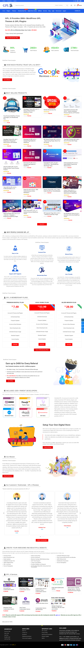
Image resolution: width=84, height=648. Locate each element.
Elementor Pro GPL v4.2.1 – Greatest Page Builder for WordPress (30, 141)
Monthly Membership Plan (50, 109)
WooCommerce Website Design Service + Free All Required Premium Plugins (74, 589)
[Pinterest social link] (77, 1)
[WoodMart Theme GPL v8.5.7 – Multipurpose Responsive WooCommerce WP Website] (11, 131)
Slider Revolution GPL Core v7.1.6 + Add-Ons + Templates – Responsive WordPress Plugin (11, 215)
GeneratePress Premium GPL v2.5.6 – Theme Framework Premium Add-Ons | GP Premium (71, 111)
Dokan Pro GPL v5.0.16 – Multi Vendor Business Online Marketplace (31, 191)
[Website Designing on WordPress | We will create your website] (58, 600)
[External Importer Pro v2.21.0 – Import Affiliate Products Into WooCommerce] (72, 155)
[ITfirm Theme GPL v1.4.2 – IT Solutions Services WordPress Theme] (32, 204)
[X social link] (76, 1)
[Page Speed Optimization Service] (58, 581)
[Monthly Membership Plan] (52, 102)
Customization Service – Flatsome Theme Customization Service (41, 590)
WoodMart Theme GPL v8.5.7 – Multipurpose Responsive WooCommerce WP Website (10, 141)
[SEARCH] (67, 5)
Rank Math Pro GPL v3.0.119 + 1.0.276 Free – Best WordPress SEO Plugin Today (51, 164)
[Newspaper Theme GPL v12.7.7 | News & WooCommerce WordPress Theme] (32, 102)
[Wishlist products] (74, 5)
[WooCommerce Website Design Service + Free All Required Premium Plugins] (74, 581)
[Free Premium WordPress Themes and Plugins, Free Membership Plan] (11, 105)
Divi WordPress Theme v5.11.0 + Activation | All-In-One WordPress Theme (71, 215)
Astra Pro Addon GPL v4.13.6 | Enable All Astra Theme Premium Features (11, 168)
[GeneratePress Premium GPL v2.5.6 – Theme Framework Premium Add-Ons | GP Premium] (72, 102)
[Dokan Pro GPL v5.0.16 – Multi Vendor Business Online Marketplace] (32, 182)
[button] (22, 65)
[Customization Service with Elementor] (42, 601)
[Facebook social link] (74, 1)
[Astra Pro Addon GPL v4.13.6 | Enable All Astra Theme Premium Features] (11, 157)
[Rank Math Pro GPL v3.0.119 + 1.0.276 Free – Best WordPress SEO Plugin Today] (52, 155)
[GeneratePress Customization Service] (9, 582)
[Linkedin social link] (79, 1)
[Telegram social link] (81, 1)
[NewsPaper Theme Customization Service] (26, 582)
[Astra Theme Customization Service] (26, 601)
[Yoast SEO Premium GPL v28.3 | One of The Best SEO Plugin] (72, 131)
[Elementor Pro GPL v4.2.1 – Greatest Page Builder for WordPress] (32, 131)
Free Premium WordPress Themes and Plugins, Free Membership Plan (11, 117)
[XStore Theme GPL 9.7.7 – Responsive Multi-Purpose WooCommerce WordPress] (72, 182)
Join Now (15, 344)
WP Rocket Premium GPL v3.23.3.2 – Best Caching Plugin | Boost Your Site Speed (52, 141)
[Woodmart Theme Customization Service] (9, 601)
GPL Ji (13, 644)
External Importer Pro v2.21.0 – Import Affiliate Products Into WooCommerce (71, 164)
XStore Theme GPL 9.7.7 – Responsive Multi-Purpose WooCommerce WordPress (70, 192)
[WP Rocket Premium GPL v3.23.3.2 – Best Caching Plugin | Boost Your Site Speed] (52, 131)
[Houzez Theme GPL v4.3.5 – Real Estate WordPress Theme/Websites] (52, 182)
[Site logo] (7, 5)
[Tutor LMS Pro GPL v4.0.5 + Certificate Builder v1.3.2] (11, 181)
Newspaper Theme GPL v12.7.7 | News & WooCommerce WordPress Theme (31, 111)
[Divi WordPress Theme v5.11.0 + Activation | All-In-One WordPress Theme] (72, 206)
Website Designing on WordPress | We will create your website (58, 607)
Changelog (77, 10)
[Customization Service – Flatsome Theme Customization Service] (42, 582)
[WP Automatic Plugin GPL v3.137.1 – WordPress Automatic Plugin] (52, 206)
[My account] (71, 5)
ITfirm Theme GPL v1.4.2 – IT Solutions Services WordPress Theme (31, 212)
